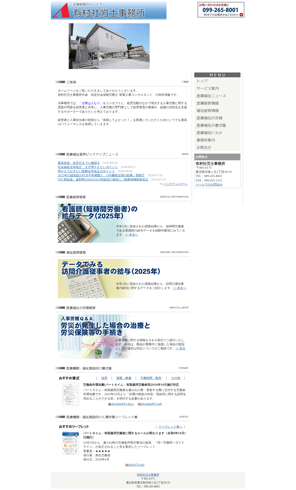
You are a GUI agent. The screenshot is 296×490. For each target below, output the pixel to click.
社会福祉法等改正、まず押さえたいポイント (88, 167)
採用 (104, 378)
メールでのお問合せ (209, 184)
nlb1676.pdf (136, 464)
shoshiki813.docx (122, 404)
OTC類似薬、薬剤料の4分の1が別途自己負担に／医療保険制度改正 (103, 179)
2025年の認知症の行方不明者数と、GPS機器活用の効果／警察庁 (101, 175)
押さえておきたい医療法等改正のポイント (86, 171)
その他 (175, 378)
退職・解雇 (123, 378)
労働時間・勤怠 (150, 378)
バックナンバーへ (175, 184)
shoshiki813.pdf (151, 404)
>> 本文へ (131, 234)
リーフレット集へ (170, 426)
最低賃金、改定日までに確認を (79, 163)
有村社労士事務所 (148, 474)
